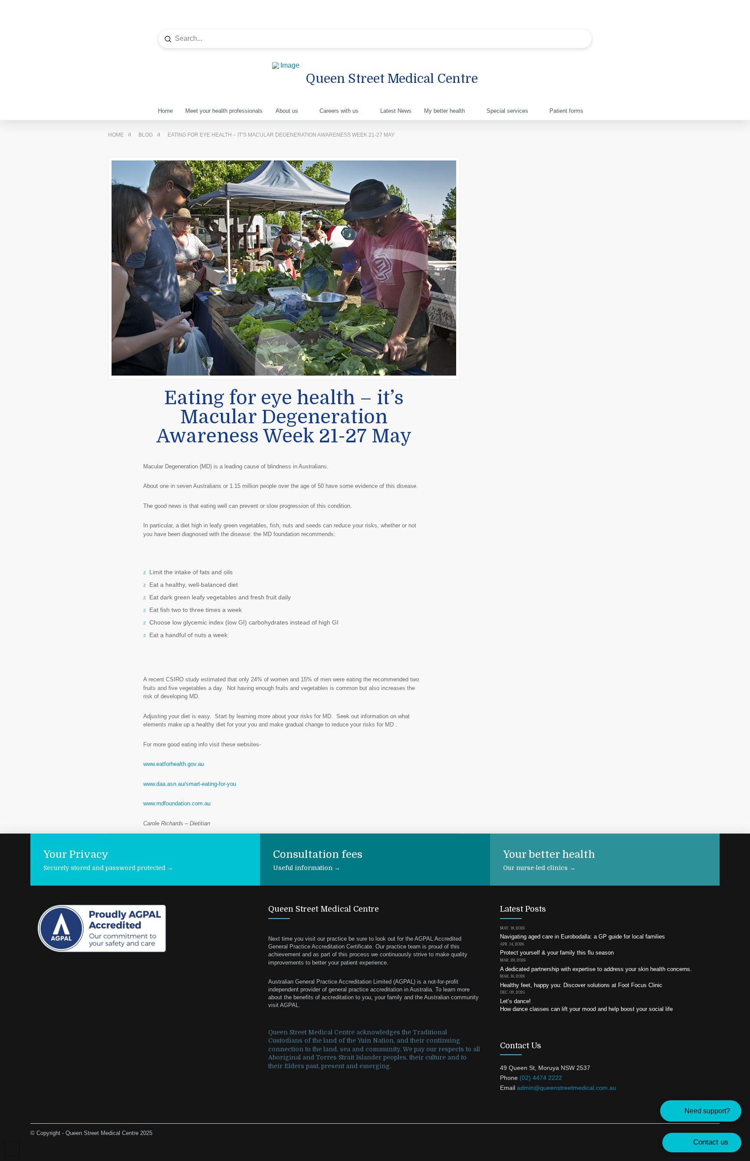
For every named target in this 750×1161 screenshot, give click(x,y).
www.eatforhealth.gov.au (173, 764)
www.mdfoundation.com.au (177, 803)
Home (116, 135)
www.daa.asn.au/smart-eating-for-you (189, 784)
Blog (145, 135)
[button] (700, 1111)
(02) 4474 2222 (541, 1077)
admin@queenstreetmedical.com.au (566, 1087)
